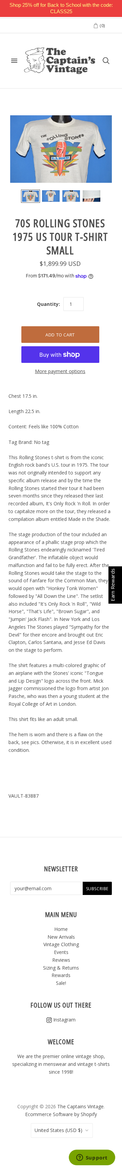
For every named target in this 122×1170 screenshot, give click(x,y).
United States (58, 1130)
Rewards (61, 975)
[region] (61, 8)
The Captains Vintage (80, 1106)
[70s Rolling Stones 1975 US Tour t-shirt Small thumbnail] (30, 196)
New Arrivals (61, 937)
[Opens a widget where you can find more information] (91, 1158)
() (101, 25)
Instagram (64, 1019)
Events (61, 952)
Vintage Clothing (61, 944)
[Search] (106, 60)
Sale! (61, 983)
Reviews (61, 960)
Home (61, 929)
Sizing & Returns (61, 967)
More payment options (60, 371)
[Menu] (14, 61)
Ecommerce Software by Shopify (61, 1114)
